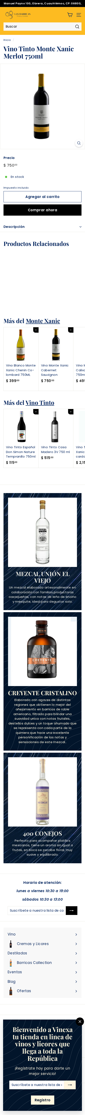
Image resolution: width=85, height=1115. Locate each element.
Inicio (7, 40)
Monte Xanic (43, 321)
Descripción (14, 226)
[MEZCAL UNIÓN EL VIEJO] (42, 532)
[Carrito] (70, 15)
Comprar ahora (42, 210)
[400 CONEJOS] (42, 792)
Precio (9, 157)
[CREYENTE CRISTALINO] (42, 651)
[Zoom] (79, 143)
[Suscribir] (70, 1085)
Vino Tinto (40, 402)
